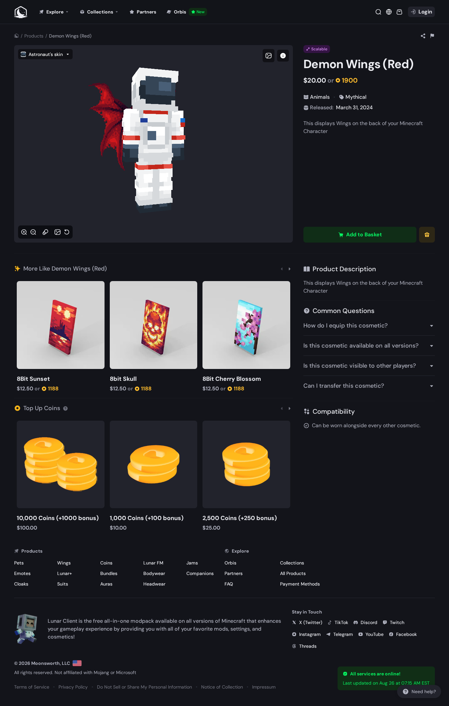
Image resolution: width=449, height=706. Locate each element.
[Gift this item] (427, 235)
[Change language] (77, 663)
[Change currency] (389, 12)
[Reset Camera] (66, 232)
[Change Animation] (45, 232)
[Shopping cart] (399, 12)
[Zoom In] (24, 232)
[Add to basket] (23, 287)
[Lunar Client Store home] (20, 11)
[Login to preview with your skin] (283, 56)
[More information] (65, 408)
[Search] (378, 12)
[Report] (432, 36)
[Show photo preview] (268, 55)
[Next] (289, 269)
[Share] (423, 36)
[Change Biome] (57, 232)
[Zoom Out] (33, 232)
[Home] (16, 36)
